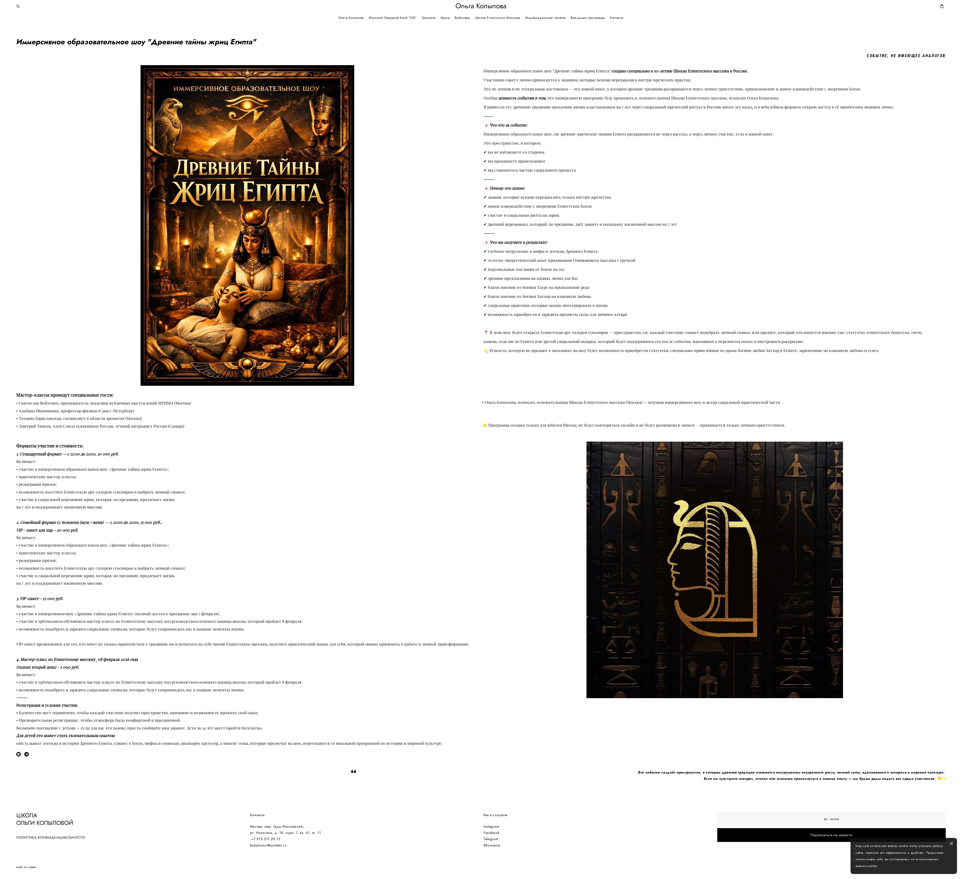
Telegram (491, 838)
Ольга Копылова (481, 6)
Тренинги (429, 18)
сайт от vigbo (26, 867)
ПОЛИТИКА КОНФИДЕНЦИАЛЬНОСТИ (50, 837)
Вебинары (462, 18)
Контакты (617, 18)
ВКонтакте (492, 845)
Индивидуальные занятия (545, 18)
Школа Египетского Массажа (497, 18)
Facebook (492, 832)
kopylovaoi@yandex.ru (268, 845)
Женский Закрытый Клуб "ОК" (393, 18)
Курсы (445, 18)
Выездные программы (588, 18)
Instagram (491, 826)
